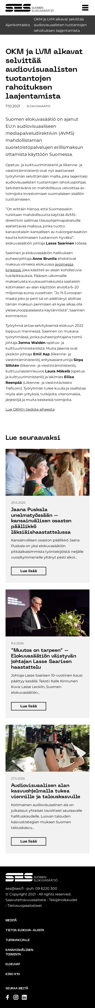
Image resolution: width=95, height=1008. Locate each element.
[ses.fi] (30, 8)
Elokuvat (13, 964)
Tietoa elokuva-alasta (25, 930)
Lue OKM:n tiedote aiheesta (30, 409)
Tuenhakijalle (18, 940)
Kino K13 (13, 974)
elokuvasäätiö (38, 106)
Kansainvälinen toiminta (19, 952)
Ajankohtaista (18, 25)
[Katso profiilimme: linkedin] (24, 997)
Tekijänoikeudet (63, 900)
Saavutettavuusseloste (26, 900)
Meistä (11, 920)
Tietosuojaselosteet (25, 906)
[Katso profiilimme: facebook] (7, 997)
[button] (85, 7)
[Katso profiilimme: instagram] (16, 997)
